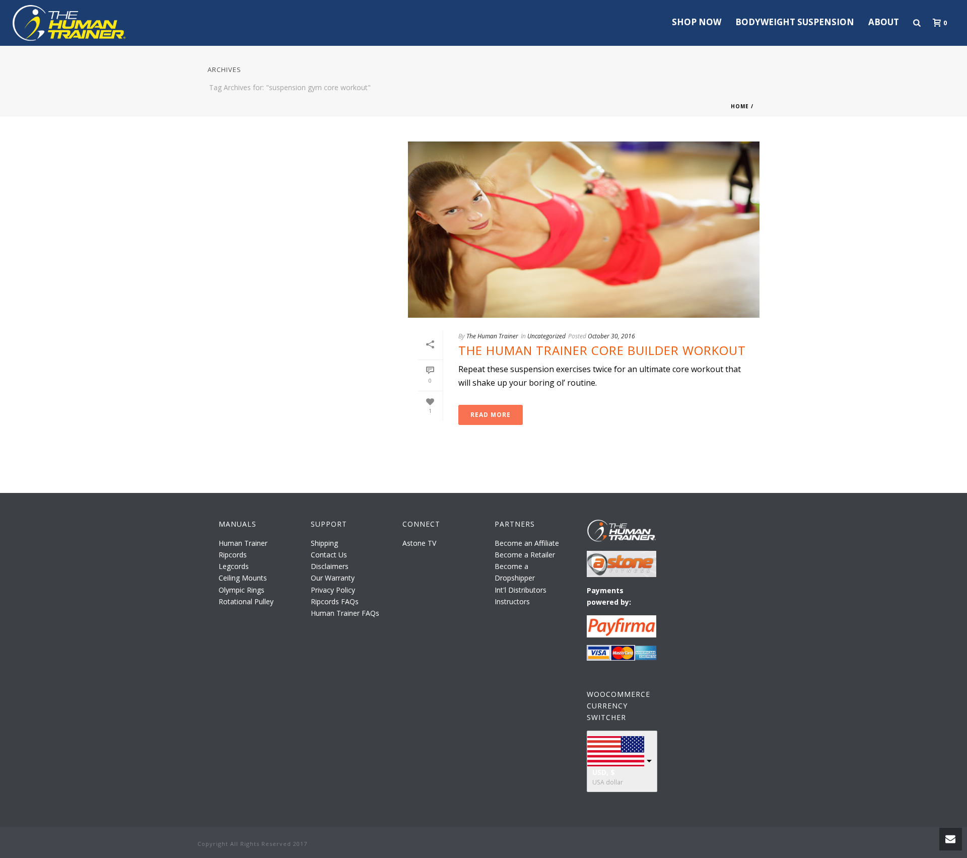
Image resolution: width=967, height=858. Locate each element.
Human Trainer (243, 543)
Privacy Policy (333, 590)
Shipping (324, 543)
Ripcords (233, 554)
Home (740, 106)
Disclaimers (330, 566)
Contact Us (329, 554)
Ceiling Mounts (243, 578)
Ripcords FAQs (335, 601)
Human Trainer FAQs (345, 613)
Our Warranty (333, 578)
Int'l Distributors (520, 590)
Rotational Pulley (246, 601)
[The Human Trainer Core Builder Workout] (583, 229)
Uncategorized (546, 336)
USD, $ (603, 772)
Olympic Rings (241, 590)
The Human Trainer (492, 336)
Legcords (234, 566)
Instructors (512, 601)
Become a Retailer (525, 554)
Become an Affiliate (527, 543)
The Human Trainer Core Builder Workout (602, 350)
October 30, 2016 (611, 336)
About (883, 22)
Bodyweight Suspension (794, 22)
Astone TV (419, 543)
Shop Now (696, 22)
